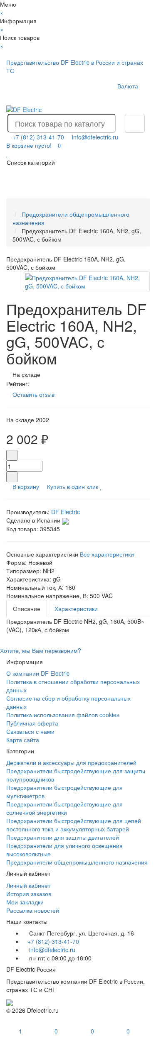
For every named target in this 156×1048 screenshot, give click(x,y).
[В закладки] (101, 486)
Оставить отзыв (33, 394)
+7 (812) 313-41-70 (53, 941)
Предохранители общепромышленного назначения (77, 862)
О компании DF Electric (37, 673)
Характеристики (76, 608)
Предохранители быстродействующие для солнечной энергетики (64, 808)
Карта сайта (22, 739)
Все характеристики (107, 554)
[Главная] (14, 206)
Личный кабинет (28, 885)
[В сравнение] (106, 486)
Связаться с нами (30, 731)
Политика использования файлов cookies (62, 715)
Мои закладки (25, 902)
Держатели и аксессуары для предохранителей (71, 762)
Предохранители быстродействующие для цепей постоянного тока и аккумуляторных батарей (73, 824)
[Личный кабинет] (134, 97)
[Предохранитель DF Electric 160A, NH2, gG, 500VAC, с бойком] (86, 282)
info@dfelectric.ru (95, 137)
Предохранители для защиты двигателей (62, 837)
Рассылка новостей (32, 910)
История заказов (28, 893)
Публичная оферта (32, 723)
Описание (26, 608)
